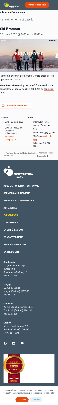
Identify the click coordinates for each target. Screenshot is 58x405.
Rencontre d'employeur (10, 138)
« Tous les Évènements (12, 12)
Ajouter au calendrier (16, 105)
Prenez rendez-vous (37, 5)
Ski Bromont (22, 75)
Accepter (22, 400)
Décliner (36, 400)
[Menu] (53, 5)
